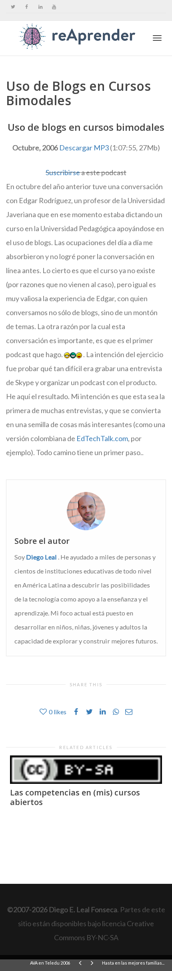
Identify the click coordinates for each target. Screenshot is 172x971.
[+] (86, 769)
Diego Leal (41, 557)
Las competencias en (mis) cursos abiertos (75, 797)
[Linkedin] (40, 6)
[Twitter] (13, 6)
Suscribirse (63, 172)
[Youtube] (53, 6)
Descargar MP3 (84, 147)
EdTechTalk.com (102, 438)
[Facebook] (26, 6)
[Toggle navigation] (157, 38)
